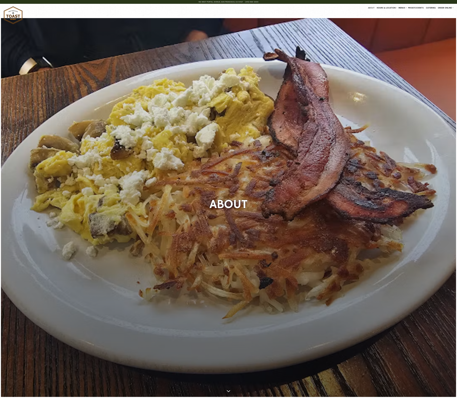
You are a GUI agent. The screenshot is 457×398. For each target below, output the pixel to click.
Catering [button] (431, 8)
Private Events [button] (416, 8)
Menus (402, 8)
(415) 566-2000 (251, 2)
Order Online (445, 8)
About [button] (371, 8)
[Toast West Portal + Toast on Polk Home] (13, 15)
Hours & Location (387, 8)
